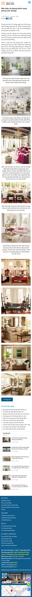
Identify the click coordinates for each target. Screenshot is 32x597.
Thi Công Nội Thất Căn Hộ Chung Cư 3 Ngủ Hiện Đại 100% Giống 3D (20, 468)
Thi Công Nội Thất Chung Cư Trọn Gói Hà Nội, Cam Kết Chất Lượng (20, 486)
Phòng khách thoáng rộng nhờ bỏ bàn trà (14, 409)
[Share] (7, 18)
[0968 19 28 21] (29, 585)
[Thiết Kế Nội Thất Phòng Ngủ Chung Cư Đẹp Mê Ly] (6, 439)
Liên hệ (3, 509)
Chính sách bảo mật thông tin (9, 545)
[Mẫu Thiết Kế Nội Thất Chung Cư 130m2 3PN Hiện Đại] (6, 458)
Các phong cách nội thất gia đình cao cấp (14, 416)
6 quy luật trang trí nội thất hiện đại (13, 422)
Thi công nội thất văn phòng (8, 526)
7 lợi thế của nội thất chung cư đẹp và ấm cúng (16, 424)
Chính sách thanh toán (7, 543)
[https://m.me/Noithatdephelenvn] (29, 580)
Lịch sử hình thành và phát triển (9, 505)
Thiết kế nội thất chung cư (8, 515)
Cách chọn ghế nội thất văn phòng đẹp (14, 429)
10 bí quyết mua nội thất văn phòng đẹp (14, 427)
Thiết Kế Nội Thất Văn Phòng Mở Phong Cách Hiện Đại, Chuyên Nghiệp (20, 449)
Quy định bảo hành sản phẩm (9, 536)
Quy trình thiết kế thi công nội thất (10, 507)
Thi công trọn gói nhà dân (8, 530)
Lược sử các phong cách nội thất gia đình (14, 418)
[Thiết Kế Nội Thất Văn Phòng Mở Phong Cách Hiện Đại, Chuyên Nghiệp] (6, 449)
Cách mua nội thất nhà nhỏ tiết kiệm (13, 420)
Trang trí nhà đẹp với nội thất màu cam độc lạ (16, 414)
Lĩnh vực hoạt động (6, 503)
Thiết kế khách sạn (6, 520)
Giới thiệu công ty (5, 500)
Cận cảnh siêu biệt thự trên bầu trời (13, 412)
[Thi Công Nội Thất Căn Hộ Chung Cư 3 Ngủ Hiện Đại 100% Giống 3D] (6, 468)
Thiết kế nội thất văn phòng (8, 517)
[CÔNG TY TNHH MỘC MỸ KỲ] (7, 3)
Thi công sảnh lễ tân (6, 528)
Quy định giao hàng (6, 538)
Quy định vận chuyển (6, 541)
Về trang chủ (7, 399)
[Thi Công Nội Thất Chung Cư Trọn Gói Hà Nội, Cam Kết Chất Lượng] (6, 487)
